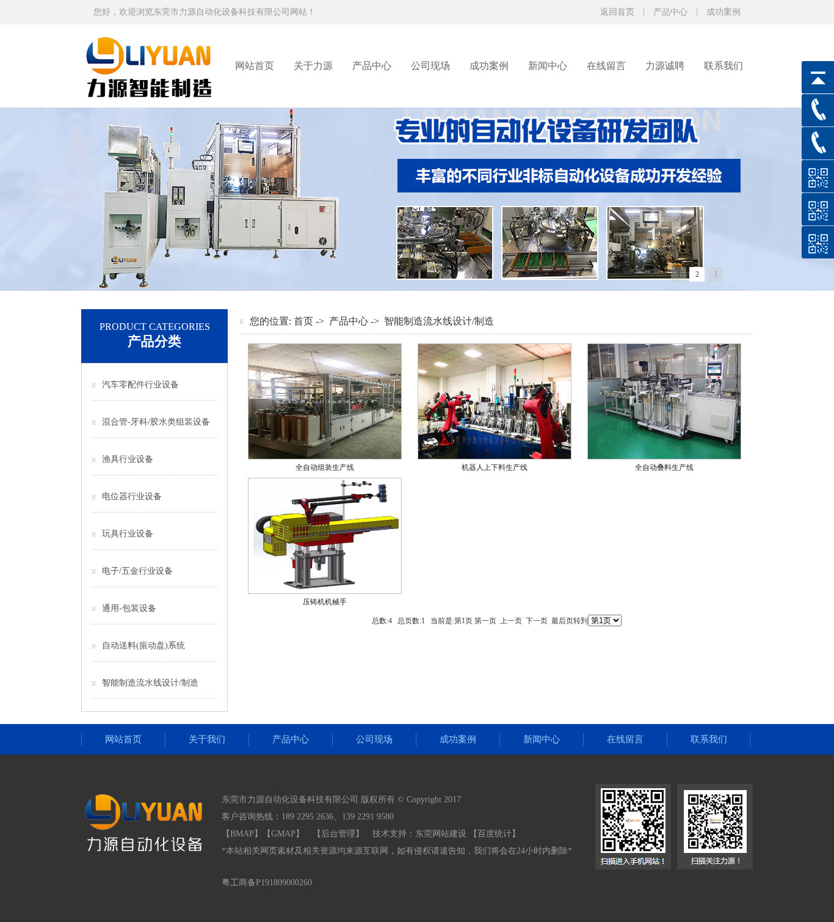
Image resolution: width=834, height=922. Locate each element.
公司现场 (430, 65)
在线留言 (606, 65)
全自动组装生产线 (325, 467)
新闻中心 (547, 65)
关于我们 (207, 739)
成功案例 (723, 11)
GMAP (283, 833)
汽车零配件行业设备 (140, 384)
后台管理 (338, 833)
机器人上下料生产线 (495, 467)
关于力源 (313, 65)
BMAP (242, 833)
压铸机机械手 (325, 602)
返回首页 (617, 11)
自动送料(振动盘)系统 (143, 645)
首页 (303, 321)
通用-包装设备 (129, 608)
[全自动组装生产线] (325, 457)
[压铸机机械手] (325, 591)
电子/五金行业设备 (137, 571)
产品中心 (670, 11)
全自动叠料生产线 (664, 467)
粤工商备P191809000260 (267, 882)
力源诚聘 (664, 65)
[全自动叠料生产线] (664, 457)
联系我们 (723, 65)
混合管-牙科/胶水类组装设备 (156, 421)
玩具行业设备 (127, 533)
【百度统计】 (494, 833)
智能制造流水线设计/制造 (150, 682)
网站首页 (254, 65)
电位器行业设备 (132, 496)
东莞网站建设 (440, 833)
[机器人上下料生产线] (494, 457)
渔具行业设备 (127, 459)
